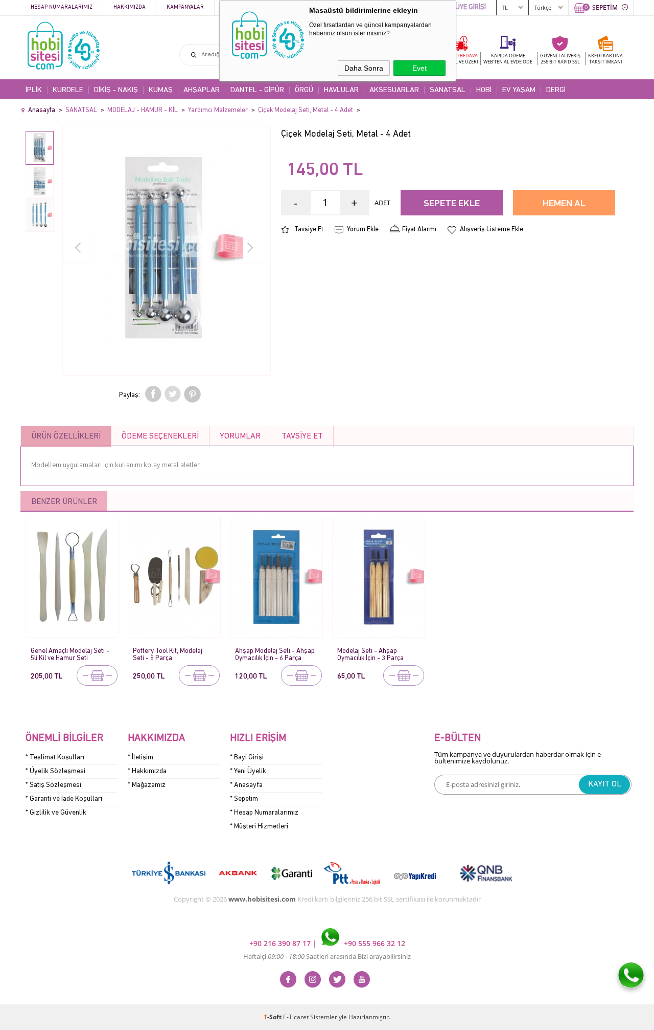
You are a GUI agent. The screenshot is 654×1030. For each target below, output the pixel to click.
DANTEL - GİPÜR (257, 90)
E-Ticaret (296, 1017)
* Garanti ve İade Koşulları (64, 799)
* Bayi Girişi (247, 757)
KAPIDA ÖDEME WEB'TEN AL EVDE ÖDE (507, 58)
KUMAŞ (161, 90)
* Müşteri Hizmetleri (259, 826)
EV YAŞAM (518, 90)
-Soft (273, 1017)
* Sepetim (244, 799)
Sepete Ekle (452, 204)
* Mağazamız (147, 785)
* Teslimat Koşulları (55, 757)
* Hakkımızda (147, 771)
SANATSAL (447, 90)
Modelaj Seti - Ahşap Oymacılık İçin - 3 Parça (370, 655)
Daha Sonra (363, 68)
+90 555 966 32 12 (373, 943)
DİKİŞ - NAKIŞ (116, 90)
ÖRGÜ (304, 90)
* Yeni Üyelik (248, 771)
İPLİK (34, 90)
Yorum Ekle (363, 229)
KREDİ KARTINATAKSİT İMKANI (605, 58)
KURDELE (68, 90)
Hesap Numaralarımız (61, 7)
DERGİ (556, 90)
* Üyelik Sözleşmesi (55, 771)
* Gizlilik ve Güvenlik (56, 813)
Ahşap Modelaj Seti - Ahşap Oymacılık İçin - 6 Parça (275, 655)
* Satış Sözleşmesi (53, 785)
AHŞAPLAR (201, 90)
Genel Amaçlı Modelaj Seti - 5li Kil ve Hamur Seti (70, 655)
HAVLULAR (341, 90)
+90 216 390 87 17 (281, 943)
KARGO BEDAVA (459, 58)
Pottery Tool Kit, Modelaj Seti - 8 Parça (167, 655)
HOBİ (484, 90)
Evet (419, 68)
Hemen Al (564, 204)
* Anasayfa (246, 785)
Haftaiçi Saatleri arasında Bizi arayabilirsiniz (327, 956)
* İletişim (140, 757)
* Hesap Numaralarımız (264, 813)
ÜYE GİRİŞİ (470, 7)
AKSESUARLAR (394, 90)
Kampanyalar (185, 7)
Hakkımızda (129, 7)
